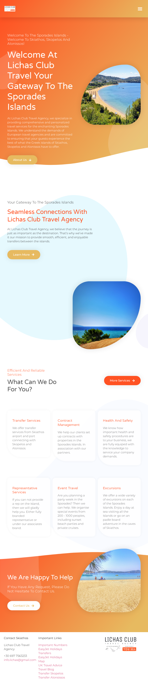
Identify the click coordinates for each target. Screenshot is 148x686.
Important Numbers (52, 645)
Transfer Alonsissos (51, 677)
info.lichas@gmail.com (20, 660)
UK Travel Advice (50, 665)
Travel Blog (46, 669)
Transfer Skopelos (51, 673)
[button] (140, 8)
